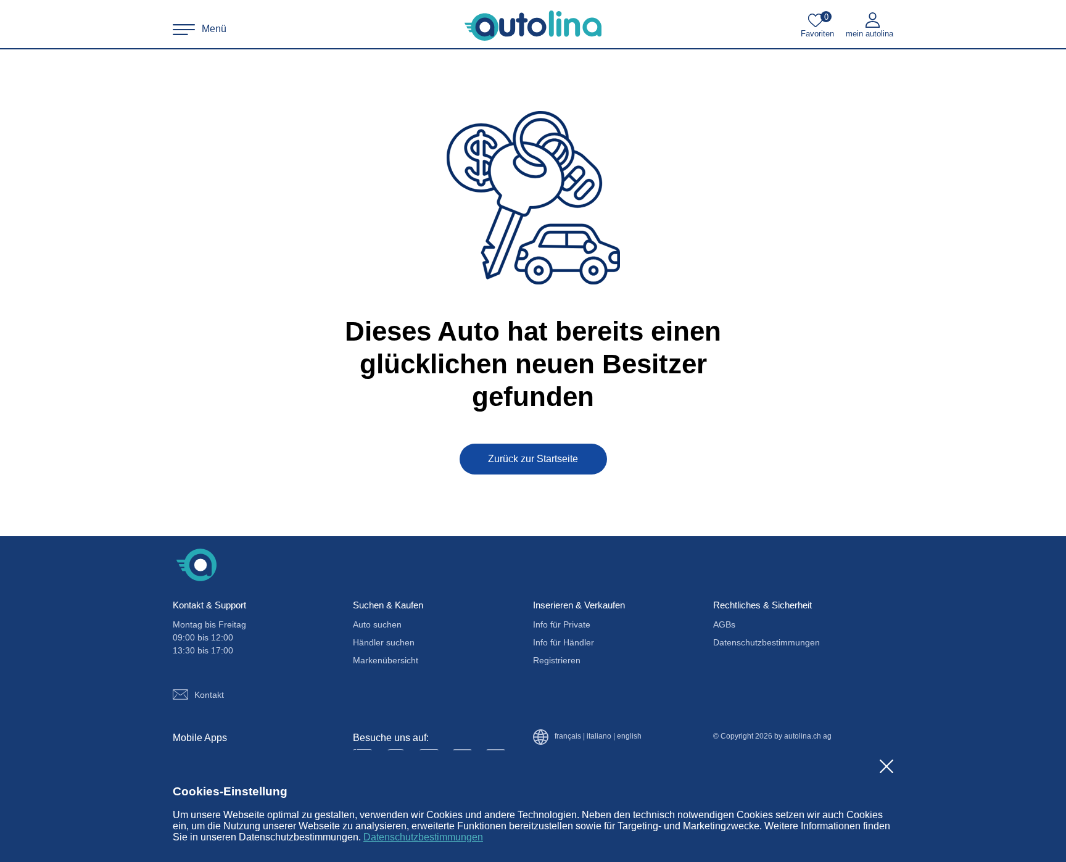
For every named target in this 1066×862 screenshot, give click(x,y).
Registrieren (557, 660)
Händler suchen (384, 642)
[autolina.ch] (533, 26)
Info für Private (561, 624)
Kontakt (209, 695)
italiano (599, 736)
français (568, 736)
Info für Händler (563, 642)
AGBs (724, 624)
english (629, 736)
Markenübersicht (385, 660)
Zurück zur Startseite (533, 459)
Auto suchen (377, 624)
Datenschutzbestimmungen (423, 837)
